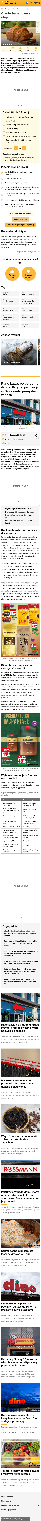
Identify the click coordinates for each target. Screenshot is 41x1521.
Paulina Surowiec (17, 439)
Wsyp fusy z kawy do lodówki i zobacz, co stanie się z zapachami (19, 1139)
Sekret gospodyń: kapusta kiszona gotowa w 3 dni (17, 1252)
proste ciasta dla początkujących (28, 302)
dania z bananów (28, 317)
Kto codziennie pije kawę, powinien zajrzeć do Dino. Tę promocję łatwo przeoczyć (18, 1306)
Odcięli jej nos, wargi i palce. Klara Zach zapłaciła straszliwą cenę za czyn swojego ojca (20, 981)
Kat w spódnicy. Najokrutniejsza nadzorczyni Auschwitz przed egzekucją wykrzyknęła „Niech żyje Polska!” (21, 971)
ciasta (4, 294)
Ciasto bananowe (11, 362)
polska (4, 326)
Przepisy (8, 9)
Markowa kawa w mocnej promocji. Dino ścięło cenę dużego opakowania (17, 1083)
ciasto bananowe (28, 294)
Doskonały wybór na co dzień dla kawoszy (20, 512)
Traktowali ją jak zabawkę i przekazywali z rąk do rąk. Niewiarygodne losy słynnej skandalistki (21, 953)
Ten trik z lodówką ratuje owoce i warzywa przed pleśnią (20, 1472)
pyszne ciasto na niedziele (8, 318)
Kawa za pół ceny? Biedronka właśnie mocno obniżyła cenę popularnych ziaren (19, 1362)
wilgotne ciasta (7, 301)
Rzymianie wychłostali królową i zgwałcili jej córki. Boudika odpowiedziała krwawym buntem (20, 943)
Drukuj (7, 443)
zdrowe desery (7, 310)
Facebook (27, 3)
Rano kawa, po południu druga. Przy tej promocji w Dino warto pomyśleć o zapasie (20, 1027)
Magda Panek (18, 44)
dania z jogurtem (28, 310)
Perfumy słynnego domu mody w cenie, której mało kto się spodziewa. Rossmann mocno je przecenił (20, 1197)
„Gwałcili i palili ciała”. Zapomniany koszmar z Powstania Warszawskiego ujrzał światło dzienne (20, 933)
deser (24, 326)
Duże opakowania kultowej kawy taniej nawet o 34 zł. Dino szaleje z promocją (19, 1418)
